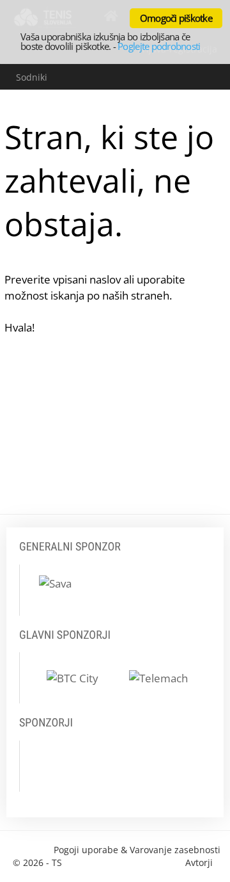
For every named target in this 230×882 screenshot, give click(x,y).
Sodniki (31, 77)
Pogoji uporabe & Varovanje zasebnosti (137, 850)
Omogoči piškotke (176, 18)
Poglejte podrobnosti (159, 46)
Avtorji (199, 862)
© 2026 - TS (37, 862)
